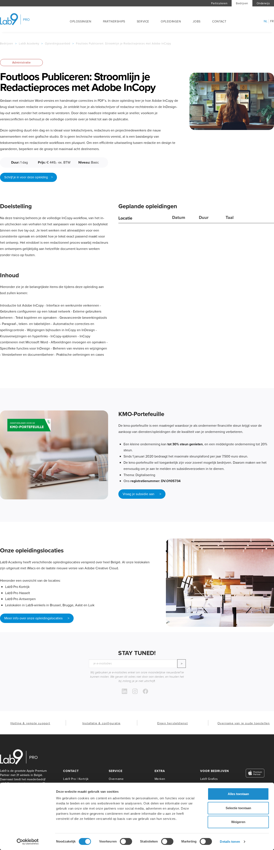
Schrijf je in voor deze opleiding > (28, 177)
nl (266, 21)
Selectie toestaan (238, 808)
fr (272, 21)
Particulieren (219, 3)
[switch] (126, 841)
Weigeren (238, 822)
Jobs (197, 21)
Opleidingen (171, 21)
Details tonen (230, 841)
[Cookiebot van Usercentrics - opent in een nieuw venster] (27, 841)
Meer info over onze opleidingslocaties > (36, 618)
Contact (219, 21)
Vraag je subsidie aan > (142, 493)
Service (143, 21)
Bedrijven (242, 3)
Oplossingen (80, 21)
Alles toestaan (238, 794)
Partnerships (114, 21)
